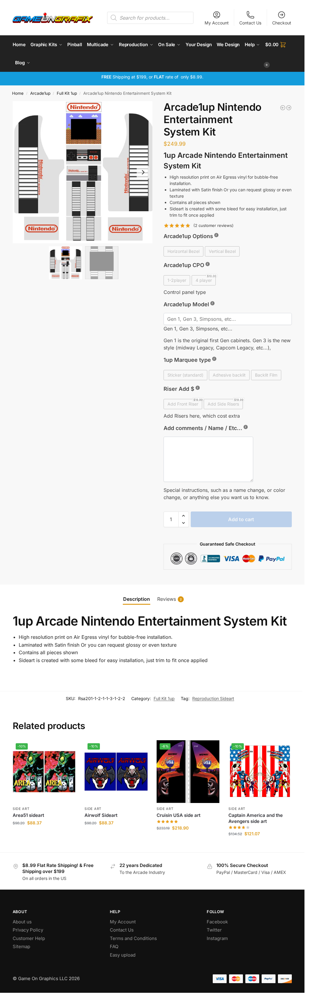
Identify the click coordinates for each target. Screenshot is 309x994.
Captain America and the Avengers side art (255, 818)
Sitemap (21, 946)
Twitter (214, 930)
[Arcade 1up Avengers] (289, 108)
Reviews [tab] (169, 599)
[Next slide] (143, 172)
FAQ (114, 946)
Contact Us (250, 22)
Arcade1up (40, 93)
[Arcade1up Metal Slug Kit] (283, 108)
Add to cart (241, 519)
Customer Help (29, 938)
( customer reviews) (213, 226)
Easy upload (122, 955)
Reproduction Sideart (213, 698)
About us (23, 922)
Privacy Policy (28, 930)
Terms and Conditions (133, 938)
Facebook (217, 922)
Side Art (21, 809)
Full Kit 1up (67, 93)
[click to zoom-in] (83, 172)
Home (18, 93)
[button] (278, 54)
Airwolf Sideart (100, 815)
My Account (217, 22)
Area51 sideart (28, 815)
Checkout (281, 22)
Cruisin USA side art (178, 815)
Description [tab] (136, 599)
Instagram (217, 938)
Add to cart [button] (44, 835)
